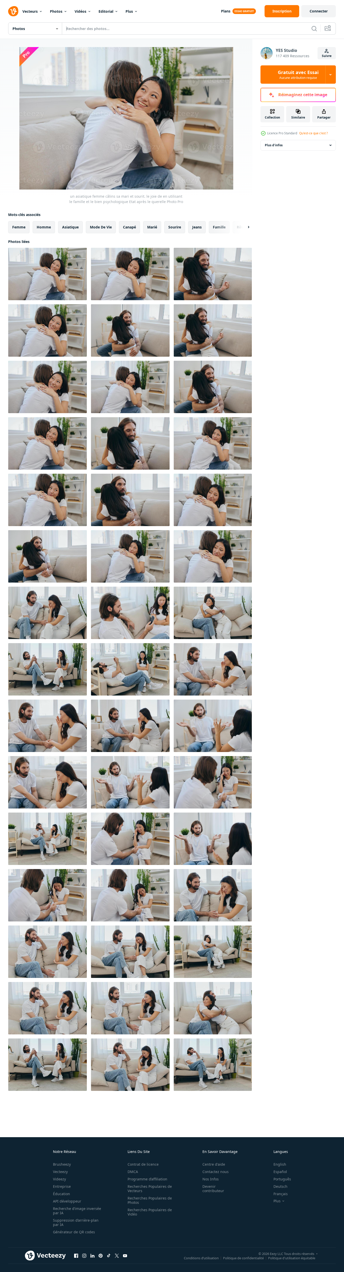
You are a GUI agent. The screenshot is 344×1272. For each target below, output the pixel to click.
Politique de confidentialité (243, 1257)
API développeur (67, 1201)
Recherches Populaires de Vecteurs (150, 1188)
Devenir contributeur (213, 1188)
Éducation (61, 1193)
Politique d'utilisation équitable (291, 1257)
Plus (129, 11)
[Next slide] (244, 227)
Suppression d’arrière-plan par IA (76, 1222)
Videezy (59, 1179)
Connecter (319, 11)
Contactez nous (215, 1171)
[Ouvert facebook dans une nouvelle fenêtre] (76, 1255)
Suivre (327, 56)
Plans (225, 11)
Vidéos (80, 11)
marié (152, 227)
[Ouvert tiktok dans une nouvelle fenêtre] (109, 1255)
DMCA (133, 1171)
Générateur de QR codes (74, 1232)
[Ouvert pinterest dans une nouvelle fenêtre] (101, 1255)
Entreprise (62, 1186)
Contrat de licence (143, 1164)
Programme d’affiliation (147, 1179)
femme (18, 227)
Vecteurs (30, 11)
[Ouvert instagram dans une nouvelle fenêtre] (84, 1255)
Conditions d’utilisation (201, 1257)
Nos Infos (210, 1179)
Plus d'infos (274, 145)
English (279, 1164)
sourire (174, 227)
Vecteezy (60, 1171)
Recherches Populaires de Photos (150, 1200)
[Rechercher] (314, 28)
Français (280, 1193)
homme (44, 227)
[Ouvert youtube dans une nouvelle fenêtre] (125, 1255)
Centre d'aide (213, 1164)
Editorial (106, 11)
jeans (197, 227)
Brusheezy (62, 1164)
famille (219, 227)
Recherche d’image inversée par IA (77, 1210)
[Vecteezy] (13, 11)
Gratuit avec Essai (298, 74)
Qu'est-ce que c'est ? (313, 133)
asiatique (70, 227)
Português (282, 1179)
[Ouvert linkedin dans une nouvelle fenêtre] (92, 1255)
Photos (56, 11)
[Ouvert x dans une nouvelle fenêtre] (117, 1255)
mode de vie (101, 227)
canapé (129, 227)
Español (280, 1171)
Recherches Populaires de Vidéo (150, 1212)
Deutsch (280, 1186)
